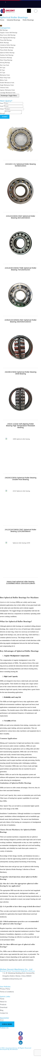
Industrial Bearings (13, 20)
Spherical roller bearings (7, 602)
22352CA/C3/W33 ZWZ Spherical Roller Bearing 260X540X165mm (21, 321)
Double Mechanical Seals (7, 82)
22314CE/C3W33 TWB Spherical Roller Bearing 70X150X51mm (20, 269)
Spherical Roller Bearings (7, 52)
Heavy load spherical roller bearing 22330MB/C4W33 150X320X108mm (20, 582)
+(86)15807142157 (9, 982)
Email (2, 106)
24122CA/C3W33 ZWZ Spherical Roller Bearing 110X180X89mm (20, 530)
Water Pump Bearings (6, 60)
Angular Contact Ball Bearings (8, 32)
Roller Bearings (28, 20)
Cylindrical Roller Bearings (7, 45)
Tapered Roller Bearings (7, 47)
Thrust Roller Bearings (6, 50)
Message (2, 113)
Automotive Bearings (6, 57)
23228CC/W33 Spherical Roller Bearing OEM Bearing (20, 373)
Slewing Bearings (5, 62)
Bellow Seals (3, 80)
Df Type (2, 70)
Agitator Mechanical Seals (7, 90)
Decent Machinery (13, 830)
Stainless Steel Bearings (6, 55)
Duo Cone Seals (4, 65)
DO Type (2, 67)
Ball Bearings (4, 30)
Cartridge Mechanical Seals (7, 92)
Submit (4, 116)
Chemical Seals (4, 87)
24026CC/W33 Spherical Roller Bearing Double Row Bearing (20, 478)
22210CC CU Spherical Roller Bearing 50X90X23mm (20, 165)
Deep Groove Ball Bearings (7, 35)
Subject (2, 109)
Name (2, 103)
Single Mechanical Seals (7, 85)
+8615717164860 (26, 982)
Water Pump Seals (5, 77)
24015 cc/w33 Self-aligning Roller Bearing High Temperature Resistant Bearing (20, 425)
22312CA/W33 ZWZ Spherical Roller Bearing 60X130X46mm (20, 217)
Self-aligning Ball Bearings (7, 37)
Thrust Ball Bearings (6, 40)
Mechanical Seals (5, 75)
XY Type (2, 72)
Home (2, 20)
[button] (35, 11)
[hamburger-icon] (29, 11)
